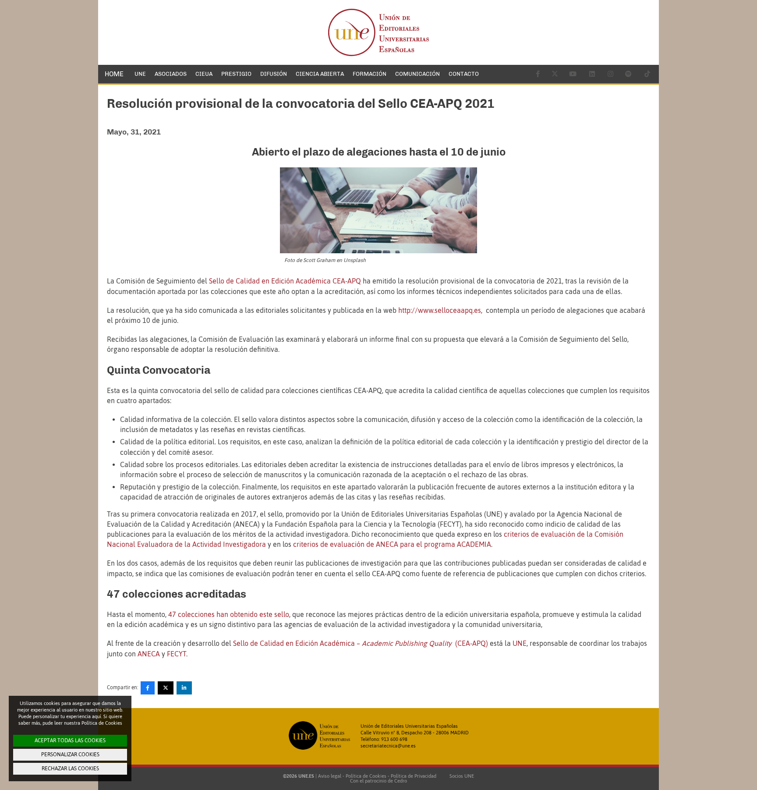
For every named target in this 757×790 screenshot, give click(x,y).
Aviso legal (329, 776)
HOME (114, 74)
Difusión (273, 74)
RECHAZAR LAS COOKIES (70, 768)
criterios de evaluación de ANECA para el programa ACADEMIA (392, 544)
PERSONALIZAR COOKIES (70, 754)
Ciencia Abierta (320, 74)
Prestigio (236, 74)
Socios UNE (460, 776)
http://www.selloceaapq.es (439, 310)
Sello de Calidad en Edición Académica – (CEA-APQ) (360, 643)
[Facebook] (147, 688)
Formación (369, 74)
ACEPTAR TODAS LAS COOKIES (70, 740)
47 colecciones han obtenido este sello (228, 614)
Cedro (400, 780)
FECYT (176, 654)
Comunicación (417, 74)
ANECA (149, 654)
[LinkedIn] (184, 688)
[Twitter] (165, 688)
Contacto (464, 74)
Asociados (171, 74)
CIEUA (203, 74)
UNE (140, 74)
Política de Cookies (366, 776)
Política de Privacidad (413, 776)
